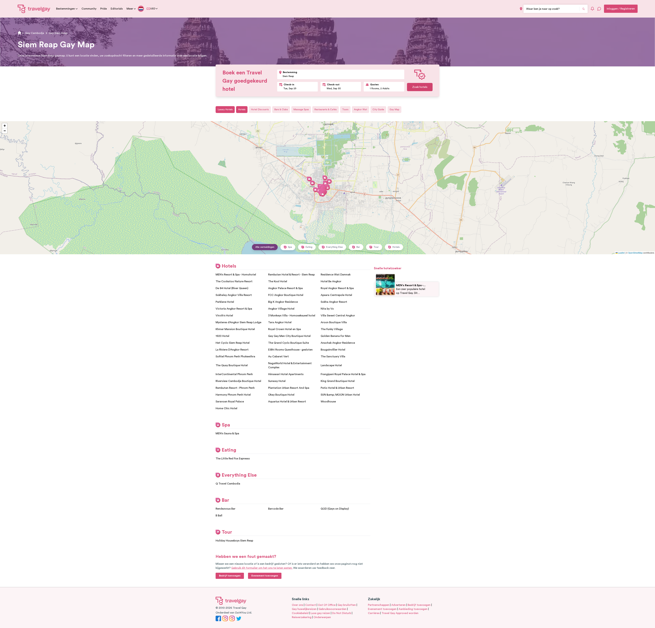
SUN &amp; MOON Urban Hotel (340, 394)
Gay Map (394, 109)
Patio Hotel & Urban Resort (337, 388)
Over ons (297, 605)
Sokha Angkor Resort (334, 302)
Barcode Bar (275, 508)
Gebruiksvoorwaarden (332, 609)
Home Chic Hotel (226, 408)
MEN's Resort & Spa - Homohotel (236, 274)
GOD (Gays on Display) (335, 508)
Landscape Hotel (331, 365)
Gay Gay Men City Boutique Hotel (289, 336)
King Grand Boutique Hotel (338, 381)
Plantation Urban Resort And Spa (288, 388)
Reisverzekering (301, 617)
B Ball (219, 515)
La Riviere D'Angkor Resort (232, 349)
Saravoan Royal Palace (230, 401)
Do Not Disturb (341, 613)
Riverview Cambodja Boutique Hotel (238, 381)
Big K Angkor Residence (283, 302)
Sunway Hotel (277, 381)
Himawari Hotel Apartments (285, 374)
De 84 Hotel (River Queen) (232, 288)
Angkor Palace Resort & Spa (285, 288)
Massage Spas (301, 109)
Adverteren (398, 605)
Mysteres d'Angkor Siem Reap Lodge (238, 322)
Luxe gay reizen (320, 613)
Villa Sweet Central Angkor (338, 315)
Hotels (241, 109)
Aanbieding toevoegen (413, 609)
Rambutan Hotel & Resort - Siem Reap (291, 274)
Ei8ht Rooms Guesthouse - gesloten (290, 349)
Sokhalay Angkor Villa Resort (234, 295)
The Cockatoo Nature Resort (234, 281)
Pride (103, 8)
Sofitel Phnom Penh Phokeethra (235, 356)
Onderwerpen (322, 617)
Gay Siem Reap (58, 33)
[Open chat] (599, 9)
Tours (345, 109)
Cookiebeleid (300, 613)
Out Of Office (327, 605)
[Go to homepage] (34, 8)
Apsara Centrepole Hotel (336, 295)
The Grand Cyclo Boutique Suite (288, 342)
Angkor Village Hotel (281, 308)
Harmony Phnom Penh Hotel (233, 394)
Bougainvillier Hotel (333, 349)
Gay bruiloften (347, 605)
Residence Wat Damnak (336, 274)
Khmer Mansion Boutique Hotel (235, 329)
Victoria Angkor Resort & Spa (234, 308)
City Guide (378, 109)
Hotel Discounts (260, 109)
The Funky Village (332, 329)
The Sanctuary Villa (333, 356)
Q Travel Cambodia (228, 483)
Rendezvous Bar (225, 508)
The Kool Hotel (277, 281)
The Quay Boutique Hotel (232, 365)
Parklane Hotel (225, 302)
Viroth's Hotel (224, 315)
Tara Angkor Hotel (280, 322)
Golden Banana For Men (336, 336)
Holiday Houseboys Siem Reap (234, 540)
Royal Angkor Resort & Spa (337, 288)
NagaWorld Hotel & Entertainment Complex (290, 365)
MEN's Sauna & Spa (227, 433)
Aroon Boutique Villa (334, 322)
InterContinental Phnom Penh (234, 374)
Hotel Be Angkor (331, 281)
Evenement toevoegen (382, 609)
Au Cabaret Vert (278, 356)
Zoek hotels (419, 87)
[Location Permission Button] (521, 8)
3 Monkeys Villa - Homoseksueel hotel (291, 315)
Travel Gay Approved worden (400, 613)
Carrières (374, 613)
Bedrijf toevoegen (419, 605)
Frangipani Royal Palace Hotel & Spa (343, 374)
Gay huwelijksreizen (304, 609)
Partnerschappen (378, 605)
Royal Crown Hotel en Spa (284, 329)
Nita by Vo (327, 308)
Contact (310, 605)
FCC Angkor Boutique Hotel (285, 295)
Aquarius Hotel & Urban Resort (287, 401)
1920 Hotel (222, 336)
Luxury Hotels (225, 109)
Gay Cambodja (34, 33)
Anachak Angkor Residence (338, 342)
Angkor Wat (360, 109)
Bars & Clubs (281, 109)
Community (89, 8)
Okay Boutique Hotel (281, 394)
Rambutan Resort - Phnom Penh (235, 388)
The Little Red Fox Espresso (233, 458)
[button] (322, 194)
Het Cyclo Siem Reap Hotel (233, 342)
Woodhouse (328, 401)
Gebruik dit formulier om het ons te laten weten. (262, 568)
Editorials (117, 8)
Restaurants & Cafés (325, 109)
